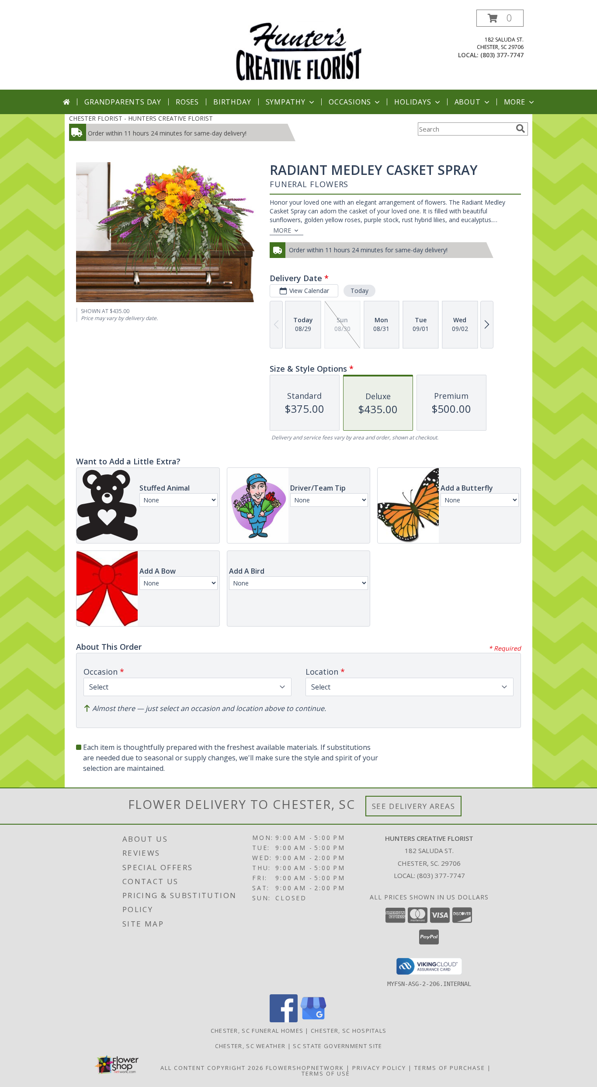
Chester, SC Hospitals (348, 1031)
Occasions (350, 102)
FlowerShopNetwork (305, 1068)
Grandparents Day (122, 102)
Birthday (232, 102)
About (468, 102)
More (514, 102)
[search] (521, 128)
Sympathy (285, 102)
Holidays (412, 102)
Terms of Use (326, 1073)
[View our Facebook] (284, 1020)
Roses (187, 102)
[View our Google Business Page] (313, 1020)
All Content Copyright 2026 (212, 1068)
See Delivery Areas (413, 806)
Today (359, 290)
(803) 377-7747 (502, 55)
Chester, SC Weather (250, 1046)
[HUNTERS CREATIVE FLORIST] (298, 49)
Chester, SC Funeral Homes (257, 1031)
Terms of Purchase (449, 1068)
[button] (500, 18)
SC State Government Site (337, 1046)
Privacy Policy (379, 1068)
